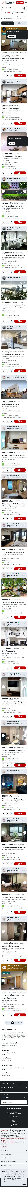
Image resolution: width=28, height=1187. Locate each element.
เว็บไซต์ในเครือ (4, 1095)
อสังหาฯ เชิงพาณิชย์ (19, 1034)
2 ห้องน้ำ (4, 1075)
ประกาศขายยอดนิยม (6, 1165)
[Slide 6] (14, 49)
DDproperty (4, 1150)
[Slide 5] (12, 49)
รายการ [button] (8, 23)
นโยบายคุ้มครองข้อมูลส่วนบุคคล (12, 1176)
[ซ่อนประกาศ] (21, 86)
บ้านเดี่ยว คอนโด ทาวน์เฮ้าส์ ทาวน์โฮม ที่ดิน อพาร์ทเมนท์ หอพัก (13, 1139)
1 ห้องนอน (9, 1060)
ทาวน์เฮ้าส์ (7, 1034)
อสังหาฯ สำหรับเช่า (5, 1158)
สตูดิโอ (3, 1060)
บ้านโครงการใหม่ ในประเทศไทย (9, 1161)
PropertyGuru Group (7, 1087)
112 (15, 1023)
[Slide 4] (14, 101)
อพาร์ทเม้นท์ (12, 1034)
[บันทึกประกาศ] (24, 86)
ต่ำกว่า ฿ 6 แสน (5, 1045)
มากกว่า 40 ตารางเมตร (19, 1067)
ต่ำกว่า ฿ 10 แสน (13, 1045)
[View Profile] (14, 29)
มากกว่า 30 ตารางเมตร (7, 1067)
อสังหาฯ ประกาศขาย (6, 1154)
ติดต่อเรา (3, 1091)
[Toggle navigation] (25, 2)
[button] (26, 31)
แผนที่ (21, 23)
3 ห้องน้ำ (9, 1075)
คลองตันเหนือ (12, 1052)
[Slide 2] (11, 595)
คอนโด (21, 1033)
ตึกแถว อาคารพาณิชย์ (8, 1142)
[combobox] (13, 8)
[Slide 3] (12, 101)
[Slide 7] (15, 49)
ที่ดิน (5, 1035)
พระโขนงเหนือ (5, 1052)
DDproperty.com (5, 1130)
